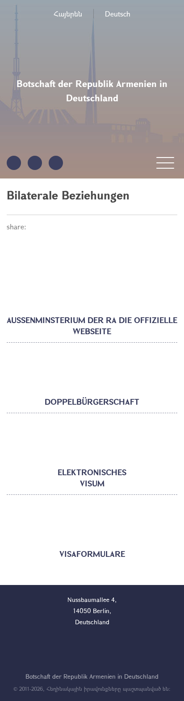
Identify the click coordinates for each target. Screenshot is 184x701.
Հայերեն (68, 13)
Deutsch (117, 13)
